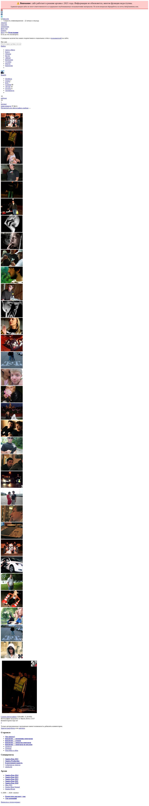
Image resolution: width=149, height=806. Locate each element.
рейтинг (4, 98)
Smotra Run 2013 (11, 777)
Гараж (7, 81)
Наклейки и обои (11, 750)
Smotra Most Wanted (12, 787)
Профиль (8, 79)
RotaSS (3, 75)
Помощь (8, 748)
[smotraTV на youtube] (2, 10)
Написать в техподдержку (10, 802)
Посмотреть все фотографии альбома (14, 108)
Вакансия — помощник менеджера (19, 739)
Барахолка (9, 66)
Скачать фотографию (9, 717)
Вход (3, 32)
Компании (9, 60)
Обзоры (8, 54)
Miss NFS (8, 785)
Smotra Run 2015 (11, 759)
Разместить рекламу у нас (15, 796)
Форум (7, 64)
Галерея (8, 85)
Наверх (3, 30)
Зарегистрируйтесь (8, 728)
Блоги (7, 52)
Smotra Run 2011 (11, 781)
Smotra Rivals (10, 789)
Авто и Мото (10, 50)
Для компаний (11, 798)
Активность (9, 90)
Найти (3, 46)
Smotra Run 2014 (11, 775)
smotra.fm (8, 767)
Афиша (8, 58)
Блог (7, 83)
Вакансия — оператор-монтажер (18, 742)
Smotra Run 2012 (11, 779)
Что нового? (10, 737)
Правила (8, 746)
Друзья (7, 87)
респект (4, 104)
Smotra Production (12, 761)
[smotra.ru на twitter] (2, 17)
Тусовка (8, 62)
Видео (7, 56)
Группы (8, 88)
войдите (22, 728)
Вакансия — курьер (13, 741)
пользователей (56, 38)
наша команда (6, 106)
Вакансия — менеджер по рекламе (18, 744)
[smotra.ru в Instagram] (5, 19)
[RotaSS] (2, 73)
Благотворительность (13, 763)
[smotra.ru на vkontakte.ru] (2, 12)
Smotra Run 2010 (11, 783)
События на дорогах (12, 765)
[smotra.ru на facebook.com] (2, 15)
